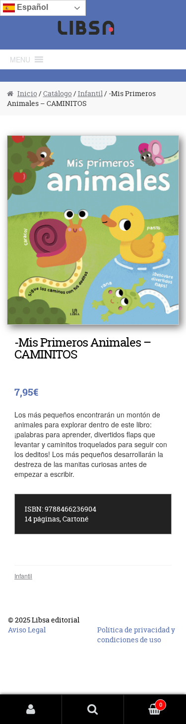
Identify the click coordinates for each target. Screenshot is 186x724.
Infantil (90, 93)
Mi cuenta (31, 709)
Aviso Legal (27, 629)
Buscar (93, 709)
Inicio (27, 93)
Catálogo (57, 93)
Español (31, 7)
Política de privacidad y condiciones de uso (136, 634)
